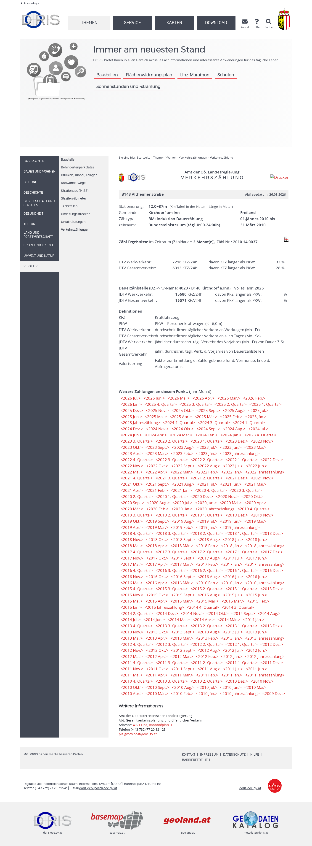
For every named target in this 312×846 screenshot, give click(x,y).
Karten (174, 23)
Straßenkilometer (73, 198)
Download (216, 23)
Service (132, 23)
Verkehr (172, 157)
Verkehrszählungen (75, 229)
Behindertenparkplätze (77, 167)
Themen (89, 23)
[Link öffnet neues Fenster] (274, 782)
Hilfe (254, 754)
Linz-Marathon (194, 75)
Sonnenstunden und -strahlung (128, 87)
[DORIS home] (136, 176)
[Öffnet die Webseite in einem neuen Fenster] (285, 19)
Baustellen (107, 75)
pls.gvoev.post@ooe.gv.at (138, 734)
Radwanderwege (73, 183)
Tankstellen (69, 206)
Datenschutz (234, 754)
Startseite (143, 157)
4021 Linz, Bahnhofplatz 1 (152, 725)
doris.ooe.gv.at (250, 788)
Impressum (209, 754)
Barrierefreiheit (196, 760)
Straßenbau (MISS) (75, 190)
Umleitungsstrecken (75, 214)
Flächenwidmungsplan (149, 75)
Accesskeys (31, 3)
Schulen (225, 75)
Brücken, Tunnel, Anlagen (79, 175)
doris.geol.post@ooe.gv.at (98, 788)
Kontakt (188, 754)
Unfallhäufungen (73, 222)
